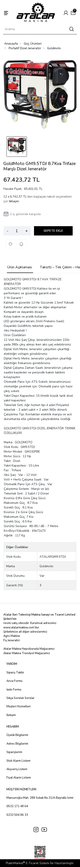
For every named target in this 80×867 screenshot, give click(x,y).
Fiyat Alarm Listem (18, 778)
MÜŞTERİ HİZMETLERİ (21, 789)
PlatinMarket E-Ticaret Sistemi (27, 863)
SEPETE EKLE (53, 231)
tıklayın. (14, 201)
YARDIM (11, 664)
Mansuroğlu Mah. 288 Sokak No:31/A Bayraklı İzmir (40, 798)
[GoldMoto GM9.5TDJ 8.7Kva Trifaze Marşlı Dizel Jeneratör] (40, 95)
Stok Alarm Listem (18, 761)
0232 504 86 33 (17, 815)
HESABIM (12, 727)
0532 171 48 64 (17, 806)
